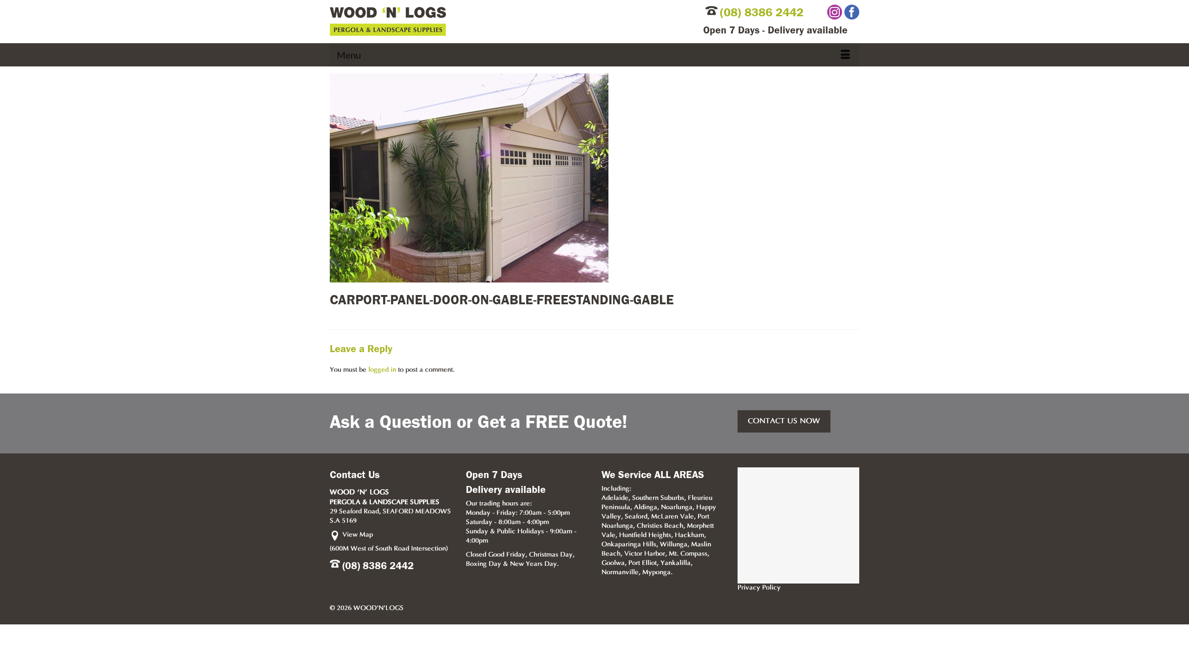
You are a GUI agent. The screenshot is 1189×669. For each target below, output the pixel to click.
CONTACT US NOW (784, 421)
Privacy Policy (759, 587)
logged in (382, 370)
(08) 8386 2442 (762, 13)
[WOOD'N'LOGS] (472, 21)
